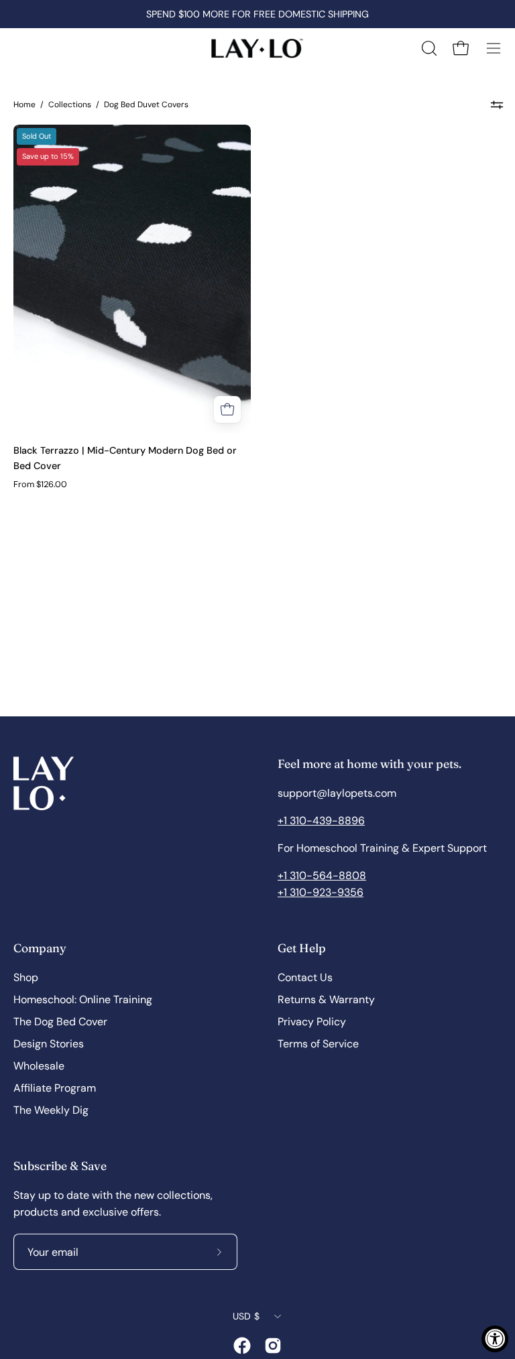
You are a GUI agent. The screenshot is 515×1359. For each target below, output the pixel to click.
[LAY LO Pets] (257, 48)
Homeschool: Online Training (82, 999)
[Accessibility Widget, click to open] (494, 1338)
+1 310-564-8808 (322, 875)
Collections (69, 104)
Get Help (302, 948)
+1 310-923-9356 (320, 892)
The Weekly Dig (51, 1110)
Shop (25, 977)
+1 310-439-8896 (321, 821)
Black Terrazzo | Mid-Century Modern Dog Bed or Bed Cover (125, 458)
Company (39, 948)
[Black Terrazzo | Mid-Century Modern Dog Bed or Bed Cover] (227, 409)
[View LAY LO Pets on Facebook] (242, 1346)
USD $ (246, 1316)
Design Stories (48, 1044)
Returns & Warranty (326, 999)
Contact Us (305, 977)
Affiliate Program (54, 1088)
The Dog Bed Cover (60, 1022)
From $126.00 (40, 484)
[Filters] (496, 104)
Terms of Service (318, 1044)
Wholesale (38, 1066)
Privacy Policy (312, 1022)
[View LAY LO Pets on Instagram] (273, 1346)
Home (24, 104)
